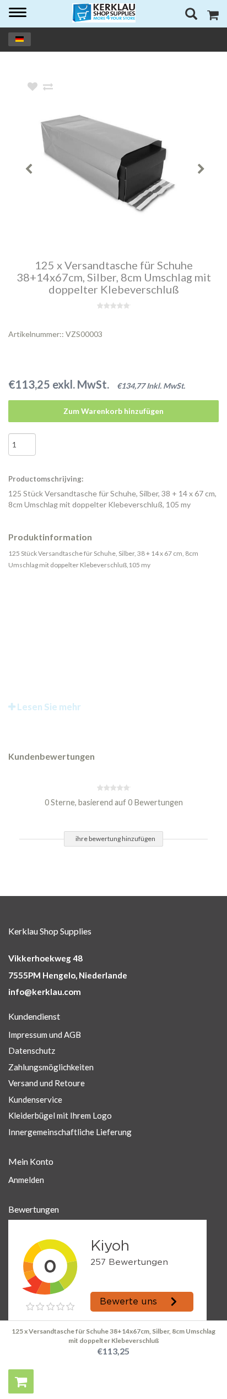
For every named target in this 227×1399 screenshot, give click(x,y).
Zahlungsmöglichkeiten (51, 1067)
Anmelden (26, 1180)
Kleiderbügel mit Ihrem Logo (60, 1115)
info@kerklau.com (44, 992)
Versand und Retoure (46, 1083)
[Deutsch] (19, 39)
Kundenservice (35, 1099)
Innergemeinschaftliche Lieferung (70, 1132)
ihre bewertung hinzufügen (115, 838)
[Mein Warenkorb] (213, 16)
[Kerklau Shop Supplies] (104, 13)
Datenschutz (31, 1050)
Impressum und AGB (44, 1034)
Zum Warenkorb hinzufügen (113, 411)
